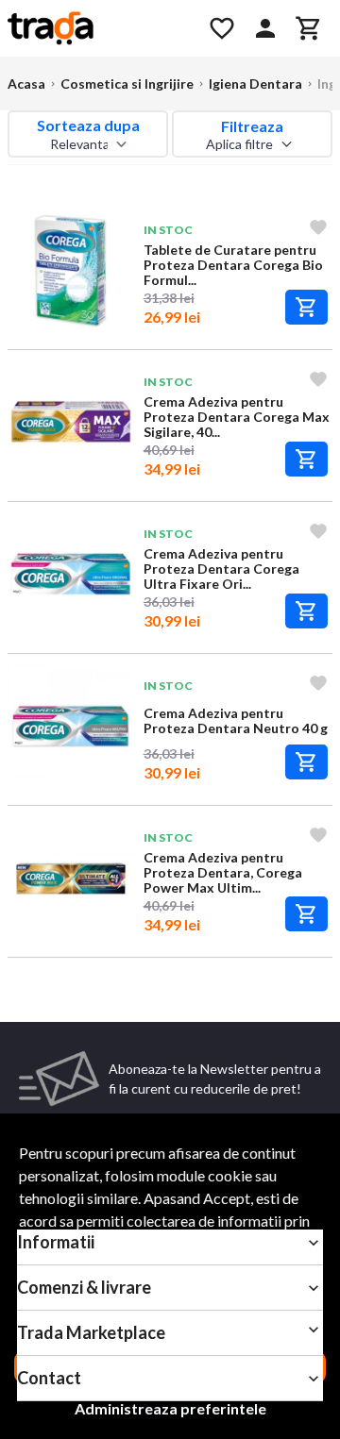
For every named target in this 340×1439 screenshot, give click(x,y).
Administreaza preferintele (170, 1408)
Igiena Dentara (255, 83)
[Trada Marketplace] (97, 28)
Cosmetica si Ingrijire (127, 83)
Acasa (26, 83)
